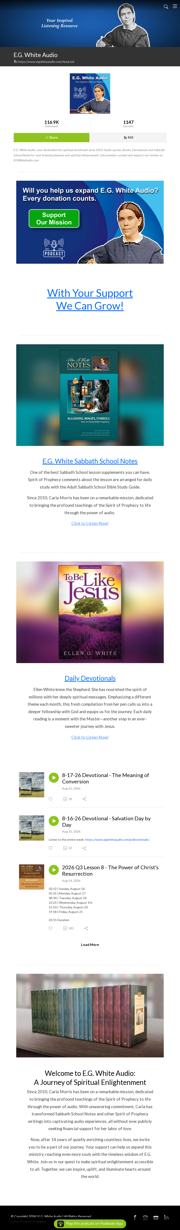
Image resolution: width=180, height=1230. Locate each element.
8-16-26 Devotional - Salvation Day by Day (106, 821)
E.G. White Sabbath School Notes (90, 461)
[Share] (84, 799)
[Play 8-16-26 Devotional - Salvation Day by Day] (54, 821)
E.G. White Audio (36, 54)
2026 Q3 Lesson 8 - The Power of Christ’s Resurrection (110, 870)
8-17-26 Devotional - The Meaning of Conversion (105, 778)
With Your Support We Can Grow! (90, 299)
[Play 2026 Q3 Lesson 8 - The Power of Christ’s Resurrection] (54, 870)
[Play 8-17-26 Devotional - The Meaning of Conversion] (54, 778)
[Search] (166, 6)
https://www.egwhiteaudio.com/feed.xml (46, 61)
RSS (130, 137)
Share (53, 137)
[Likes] (50, 799)
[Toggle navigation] (175, 6)
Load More (90, 944)
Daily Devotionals (90, 678)
